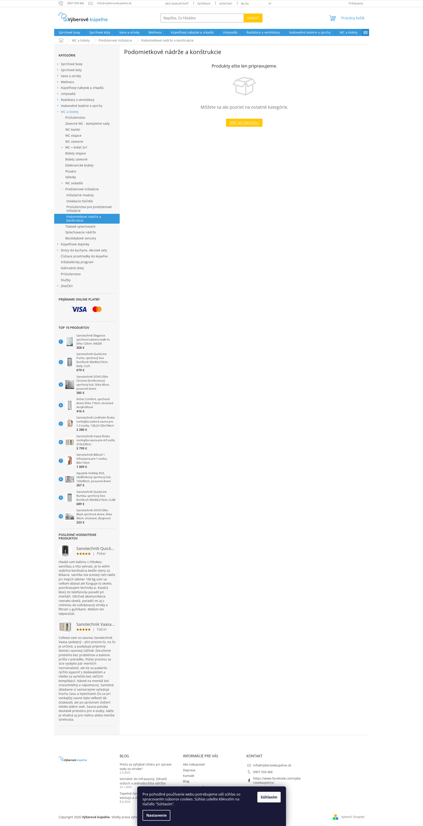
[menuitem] (69, 32)
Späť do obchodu (244, 122)
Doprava (204, 4)
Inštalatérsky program (77, 262)
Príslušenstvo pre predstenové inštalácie (89, 209)
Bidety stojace (75, 153)
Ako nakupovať (177, 4)
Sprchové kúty (71, 70)
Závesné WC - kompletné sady (87, 123)
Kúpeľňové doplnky (75, 244)
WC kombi (72, 129)
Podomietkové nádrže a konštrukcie (83, 219)
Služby (66, 280)
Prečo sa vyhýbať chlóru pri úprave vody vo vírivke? (145, 766)
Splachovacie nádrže (80, 232)
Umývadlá (68, 94)
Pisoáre (70, 171)
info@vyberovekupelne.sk (272, 765)
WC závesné (74, 141)
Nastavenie (156, 815)
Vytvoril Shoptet (353, 816)
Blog (245, 4)
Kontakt (225, 4)
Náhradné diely (72, 268)
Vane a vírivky (71, 76)
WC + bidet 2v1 (76, 147)
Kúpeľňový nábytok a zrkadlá (82, 88)
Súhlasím (269, 797)
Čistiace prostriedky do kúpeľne (84, 256)
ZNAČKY (67, 286)
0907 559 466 (263, 772)
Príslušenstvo (75, 117)
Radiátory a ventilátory (77, 100)
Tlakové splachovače (80, 226)
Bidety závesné (76, 159)
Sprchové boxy (71, 64)
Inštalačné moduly (80, 195)
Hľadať (253, 18)
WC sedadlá (74, 183)
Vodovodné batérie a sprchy (81, 106)
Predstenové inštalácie (82, 189)
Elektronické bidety (79, 165)
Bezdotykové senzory (80, 238)
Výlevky (70, 177)
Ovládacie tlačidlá (79, 201)
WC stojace (73, 135)
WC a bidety (70, 112)
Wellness (67, 82)
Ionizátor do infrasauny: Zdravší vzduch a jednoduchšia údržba (143, 781)
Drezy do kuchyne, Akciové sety (84, 250)
